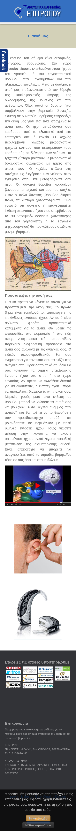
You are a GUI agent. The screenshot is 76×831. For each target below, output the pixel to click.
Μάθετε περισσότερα (38, 825)
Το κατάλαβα (38, 818)
